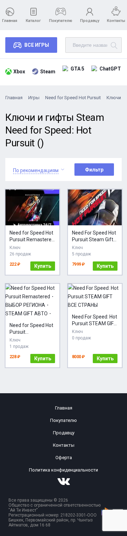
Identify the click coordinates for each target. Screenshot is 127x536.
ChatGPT (110, 69)
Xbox (19, 71)
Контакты (116, 20)
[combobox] (36, 169)
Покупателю (60, 20)
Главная (9, 20)
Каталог (33, 20)
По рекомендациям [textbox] (36, 170)
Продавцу (89, 20)
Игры (34, 97)
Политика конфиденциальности (63, 470)
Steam (47, 71)
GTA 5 (77, 69)
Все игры (36, 45)
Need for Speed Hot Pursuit (73, 97)
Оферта (63, 457)
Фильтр (94, 170)
